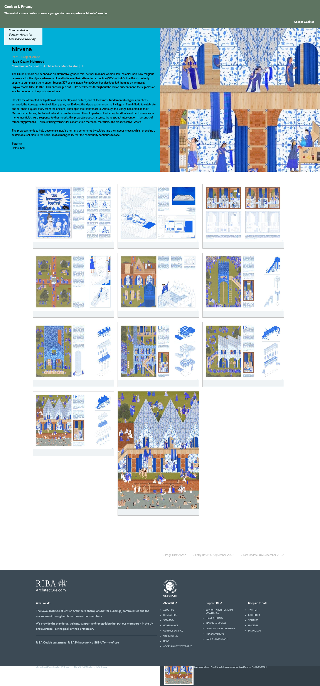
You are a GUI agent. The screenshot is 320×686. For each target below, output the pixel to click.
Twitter (252, 609)
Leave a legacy (214, 618)
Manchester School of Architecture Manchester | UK (48, 66)
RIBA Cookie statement (51, 642)
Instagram (254, 630)
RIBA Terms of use (107, 642)
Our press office (173, 630)
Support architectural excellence (219, 611)
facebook (254, 615)
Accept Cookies (304, 22)
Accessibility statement (177, 646)
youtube (253, 620)
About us (168, 609)
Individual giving (216, 623)
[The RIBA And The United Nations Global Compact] (170, 596)
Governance (170, 625)
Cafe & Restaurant (217, 638)
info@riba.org (100, 666)
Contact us (170, 615)
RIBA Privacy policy (80, 642)
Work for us (170, 635)
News (166, 641)
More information (97, 13)
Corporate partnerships (220, 628)
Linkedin (253, 625)
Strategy (168, 620)
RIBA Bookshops (215, 633)
